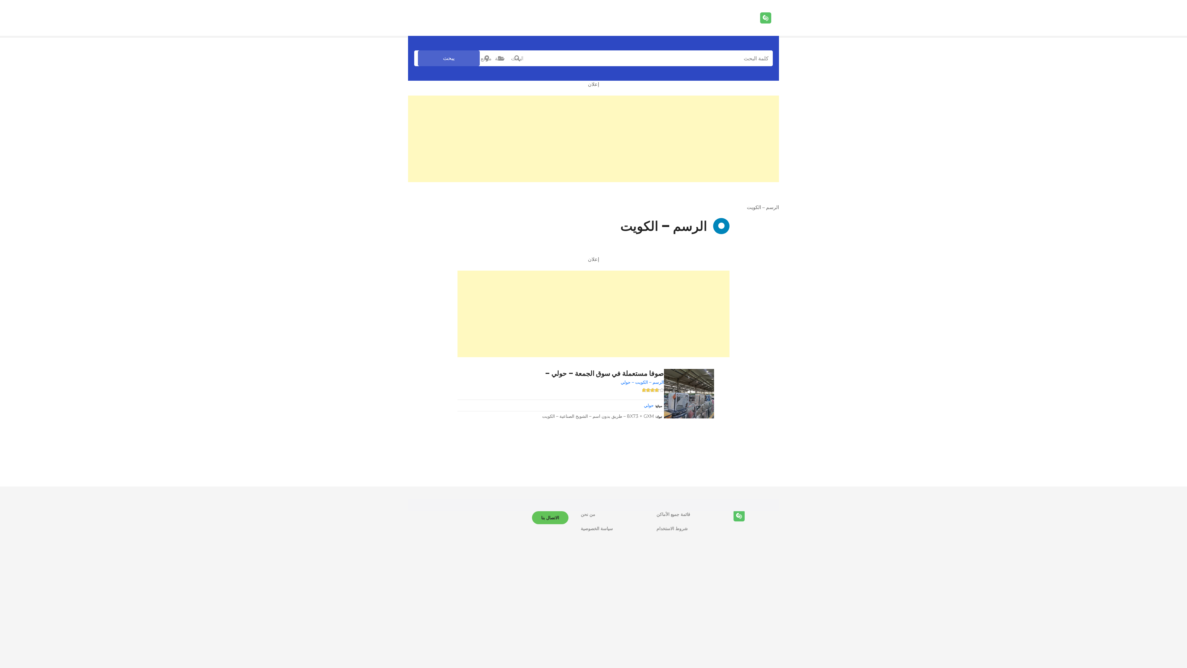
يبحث (449, 58)
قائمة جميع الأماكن (673, 514)
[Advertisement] (593, 139)
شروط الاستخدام (672, 528)
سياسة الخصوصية (597, 528)
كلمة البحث (517, 58)
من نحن (588, 514)
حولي (649, 405)
